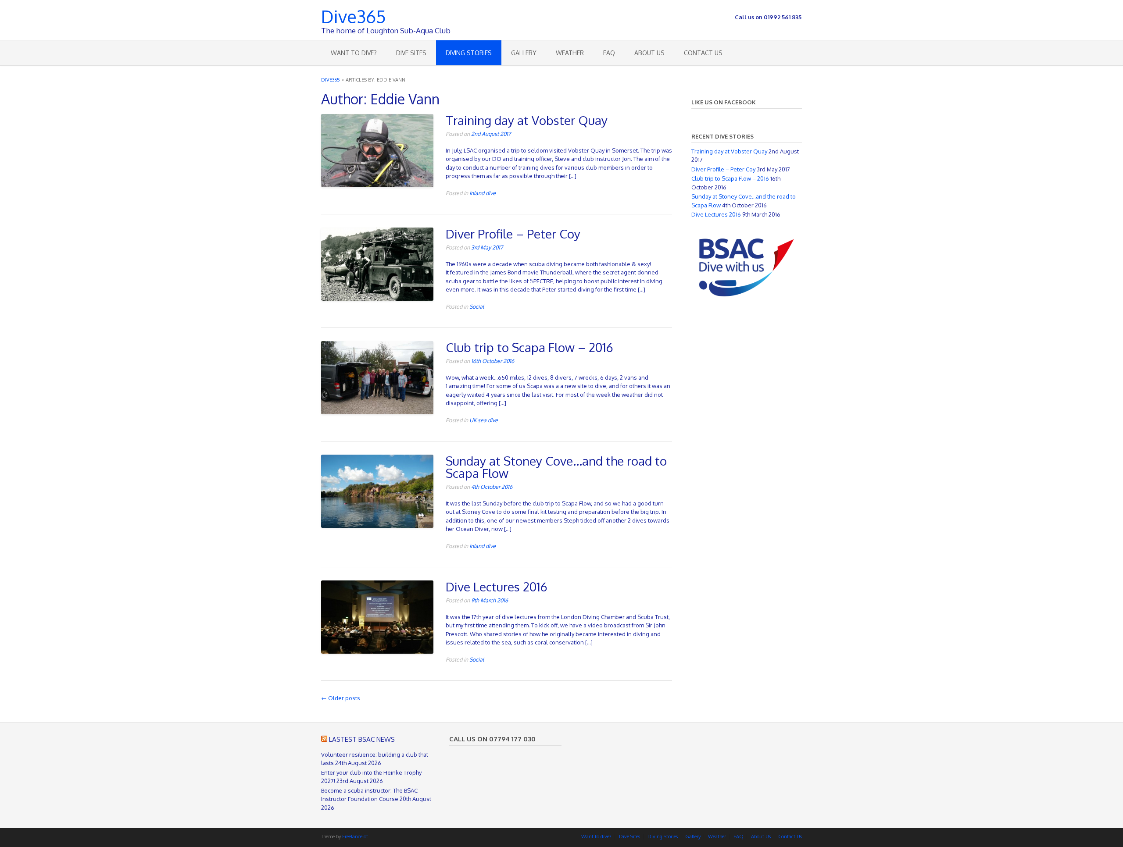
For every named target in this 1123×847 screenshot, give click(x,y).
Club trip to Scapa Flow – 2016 (529, 347)
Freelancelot (355, 836)
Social (476, 306)
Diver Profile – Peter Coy (513, 234)
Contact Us (703, 53)
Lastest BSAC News (362, 739)
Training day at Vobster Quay (527, 120)
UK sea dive (483, 420)
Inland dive (482, 192)
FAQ (609, 53)
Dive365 (353, 15)
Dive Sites (411, 53)
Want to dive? (354, 53)
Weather (570, 53)
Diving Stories (469, 53)
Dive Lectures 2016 (496, 586)
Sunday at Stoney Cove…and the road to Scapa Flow (556, 467)
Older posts (340, 697)
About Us (649, 53)
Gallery (523, 53)
